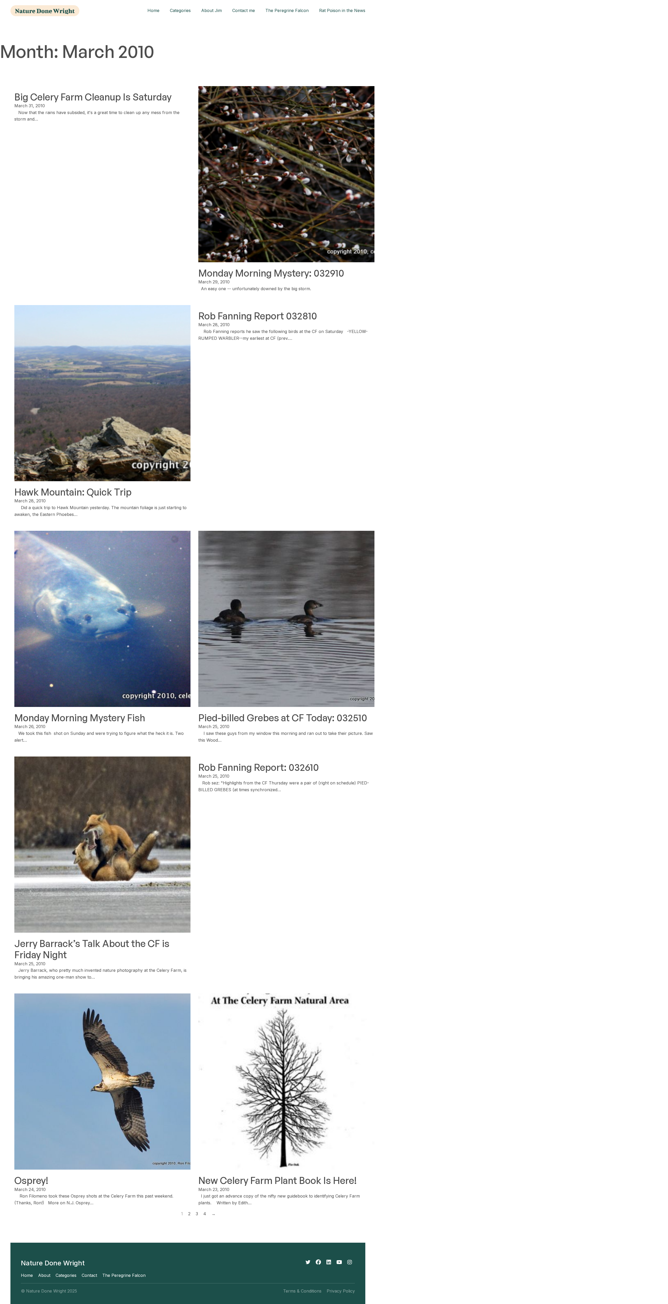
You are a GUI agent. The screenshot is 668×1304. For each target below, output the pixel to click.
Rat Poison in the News (342, 10)
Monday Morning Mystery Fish (79, 718)
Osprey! (31, 1180)
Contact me (243, 10)
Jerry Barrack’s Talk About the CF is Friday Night (91, 949)
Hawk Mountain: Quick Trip (73, 492)
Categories (180, 10)
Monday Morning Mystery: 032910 (271, 273)
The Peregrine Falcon (287, 10)
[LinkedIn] (329, 1262)
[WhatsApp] (339, 1262)
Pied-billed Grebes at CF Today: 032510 (282, 718)
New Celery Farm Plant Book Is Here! (277, 1180)
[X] (308, 1262)
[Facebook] (318, 1262)
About (44, 1275)
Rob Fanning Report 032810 (257, 316)
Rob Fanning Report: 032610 (258, 767)
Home (153, 10)
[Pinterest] (349, 1262)
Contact (89, 1275)
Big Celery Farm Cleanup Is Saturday (92, 97)
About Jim (211, 10)
